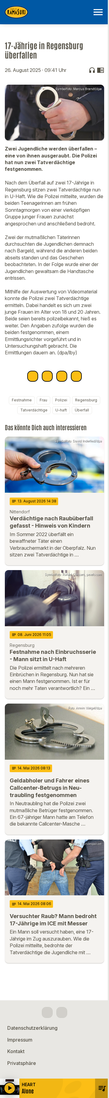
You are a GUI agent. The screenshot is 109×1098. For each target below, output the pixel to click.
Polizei (61, 400)
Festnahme (22, 400)
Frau (43, 400)
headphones (92, 70)
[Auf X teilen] (47, 376)
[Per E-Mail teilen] (76, 376)
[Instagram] (62, 1012)
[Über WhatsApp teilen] (62, 376)
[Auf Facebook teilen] (33, 376)
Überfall (82, 410)
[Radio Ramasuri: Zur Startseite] (47, 12)
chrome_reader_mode (100, 70)
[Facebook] (47, 1012)
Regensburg (86, 400)
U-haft (61, 410)
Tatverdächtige (34, 410)
